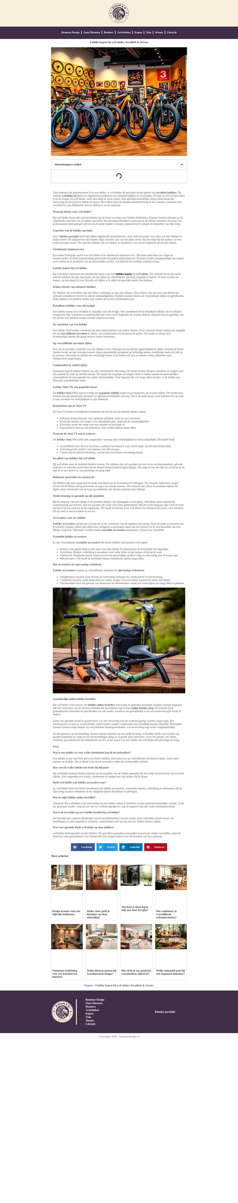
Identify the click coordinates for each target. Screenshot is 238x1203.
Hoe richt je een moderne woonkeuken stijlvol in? (136, 972)
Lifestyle (172, 32)
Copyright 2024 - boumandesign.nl (119, 1036)
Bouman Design (70, 32)
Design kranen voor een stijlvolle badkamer (66, 913)
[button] (182, 164)
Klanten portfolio (165, 1011)
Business (108, 32)
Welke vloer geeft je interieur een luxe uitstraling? (98, 914)
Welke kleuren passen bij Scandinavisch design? (101, 972)
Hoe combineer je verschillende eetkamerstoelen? (166, 914)
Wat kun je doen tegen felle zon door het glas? (134, 908)
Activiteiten (123, 32)
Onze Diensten (91, 32)
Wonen (159, 32)
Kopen (138, 32)
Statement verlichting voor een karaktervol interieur (64, 973)
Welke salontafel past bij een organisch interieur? (170, 972)
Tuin (148, 32)
